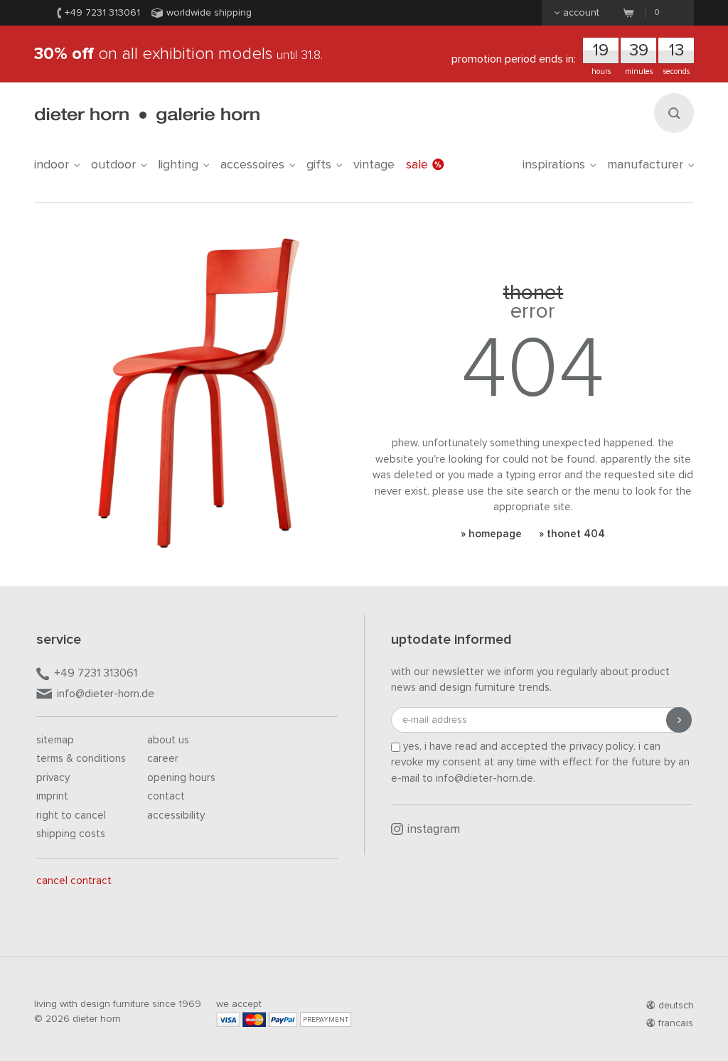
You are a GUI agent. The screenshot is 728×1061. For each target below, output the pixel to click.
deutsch (676, 1006)
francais (675, 1023)
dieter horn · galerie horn (146, 115)
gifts (318, 164)
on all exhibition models (178, 54)
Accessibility (176, 815)
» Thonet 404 (572, 534)
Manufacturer (645, 164)
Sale (417, 164)
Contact (166, 796)
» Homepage (491, 534)
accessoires (252, 164)
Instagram (433, 830)
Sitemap (55, 740)
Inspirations (554, 164)
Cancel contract (74, 881)
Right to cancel (71, 815)
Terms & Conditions (81, 758)
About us (168, 740)
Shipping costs (70, 834)
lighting (178, 164)
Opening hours (181, 777)
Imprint (52, 796)
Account (581, 13)
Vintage (374, 164)
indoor (51, 164)
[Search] (674, 113)
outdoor (113, 164)
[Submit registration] (679, 720)
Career (162, 758)
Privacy (53, 777)
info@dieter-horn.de (105, 693)
